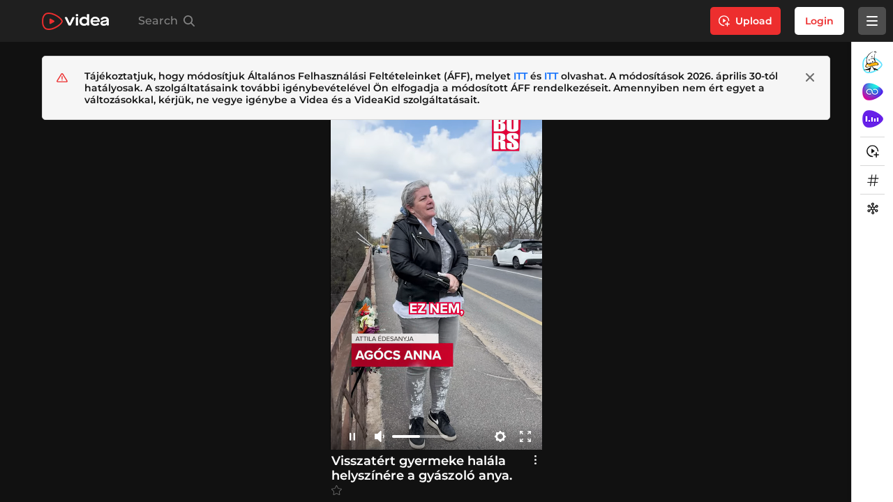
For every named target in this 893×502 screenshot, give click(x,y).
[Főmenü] (872, 21)
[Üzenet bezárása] (810, 77)
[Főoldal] (75, 21)
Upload (753, 21)
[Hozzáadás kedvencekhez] (336, 490)
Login (819, 21)
